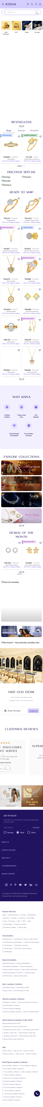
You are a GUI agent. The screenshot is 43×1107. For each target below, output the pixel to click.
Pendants (22, 918)
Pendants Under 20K (10, 1036)
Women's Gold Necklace (31, 1011)
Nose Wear (30, 918)
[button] (8, 215)
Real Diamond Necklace (10, 966)
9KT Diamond (7, 976)
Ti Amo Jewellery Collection (12, 1090)
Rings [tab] (8, 130)
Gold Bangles (7, 951)
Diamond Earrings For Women (28, 1002)
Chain (5, 921)
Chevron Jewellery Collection (12, 1097)
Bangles (14, 918)
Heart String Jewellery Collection (13, 1068)
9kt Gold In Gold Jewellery (23, 948)
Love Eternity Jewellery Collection (14, 1093)
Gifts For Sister (7, 1050)
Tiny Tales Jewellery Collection (13, 1087)
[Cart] (40, 4)
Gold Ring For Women (21, 945)
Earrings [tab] (21, 130)
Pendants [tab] (34, 130)
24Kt (29, 921)
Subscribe (36, 827)
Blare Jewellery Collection (30, 1072)
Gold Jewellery (8, 924)
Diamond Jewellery (21, 924)
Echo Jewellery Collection (10, 1065)
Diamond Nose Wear (20, 976)
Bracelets (6, 918)
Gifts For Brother (31, 1054)
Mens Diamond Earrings (29, 969)
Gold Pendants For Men (21, 990)
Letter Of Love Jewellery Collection (14, 1078)
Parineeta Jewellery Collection (12, 1081)
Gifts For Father (29, 1050)
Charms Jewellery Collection (12, 1075)
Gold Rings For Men (8, 987)
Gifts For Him (18, 1050)
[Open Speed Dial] (37, 1093)
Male (22, 832)
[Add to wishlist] (19, 137)
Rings (4, 915)
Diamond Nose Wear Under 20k (13, 1039)
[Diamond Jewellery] (21, 601)
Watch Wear (23, 927)
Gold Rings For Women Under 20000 (26, 939)
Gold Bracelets (7, 939)
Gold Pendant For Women (11, 1005)
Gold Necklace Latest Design (12, 942)
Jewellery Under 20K (10, 1033)
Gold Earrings (7, 945)
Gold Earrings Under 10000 (12, 1029)
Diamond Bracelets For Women (13, 972)
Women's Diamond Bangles (12, 1008)
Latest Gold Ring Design (31, 942)
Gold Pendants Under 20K (27, 1036)
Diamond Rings (30, 972)
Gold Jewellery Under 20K (27, 1033)
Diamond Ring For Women (11, 969)
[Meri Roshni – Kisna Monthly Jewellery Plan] (21, 642)
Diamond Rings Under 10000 (11, 1023)
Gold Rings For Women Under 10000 (15, 1026)
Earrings (23, 915)
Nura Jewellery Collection (29, 1065)
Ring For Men (7, 990)
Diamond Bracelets (27, 966)
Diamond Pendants (8, 963)
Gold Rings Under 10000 (31, 1029)
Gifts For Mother (8, 1054)
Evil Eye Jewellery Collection (12, 1084)
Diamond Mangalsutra (23, 963)
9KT (19, 921)
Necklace (12, 921)
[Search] (32, 4)
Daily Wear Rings (13, 915)
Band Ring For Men (23, 987)
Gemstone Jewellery (9, 927)
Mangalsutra (32, 915)
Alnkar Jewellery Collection (11, 1100)
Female (10, 832)
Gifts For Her (20, 1054)
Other (33, 832)
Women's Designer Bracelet (12, 1011)
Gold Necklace (8, 948)
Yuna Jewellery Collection (11, 1072)
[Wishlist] (36, 4)
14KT (24, 921)
